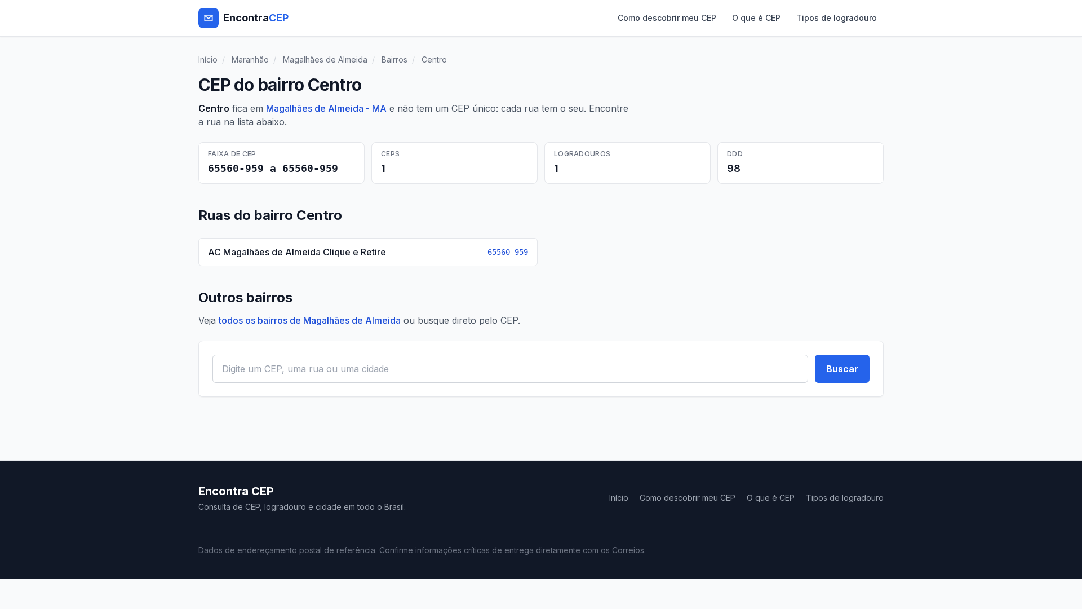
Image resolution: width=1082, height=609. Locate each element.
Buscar (842, 368)
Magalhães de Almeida (325, 59)
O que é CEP (756, 18)
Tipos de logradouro (836, 18)
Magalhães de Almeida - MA (326, 108)
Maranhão (250, 59)
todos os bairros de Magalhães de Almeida (310, 320)
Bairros (394, 59)
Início (208, 59)
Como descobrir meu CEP (667, 18)
